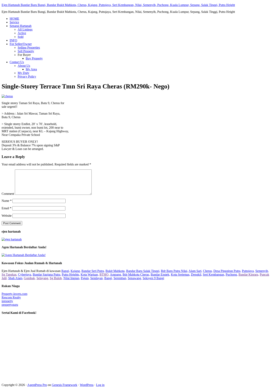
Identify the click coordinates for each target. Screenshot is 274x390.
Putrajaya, (248, 271)
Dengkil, (196, 274)
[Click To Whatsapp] (24, 255)
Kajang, (76, 271)
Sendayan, (97, 278)
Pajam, (85, 278)
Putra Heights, (71, 274)
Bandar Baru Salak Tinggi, (143, 271)
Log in (100, 385)
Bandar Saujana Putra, (47, 274)
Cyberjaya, (25, 274)
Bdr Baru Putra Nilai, (174, 271)
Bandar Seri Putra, (93, 271)
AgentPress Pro (37, 385)
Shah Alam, (15, 278)
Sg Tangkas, (9, 274)
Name (7, 200)
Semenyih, (262, 271)
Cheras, (208, 271)
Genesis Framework (64, 385)
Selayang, (43, 278)
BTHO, (104, 274)
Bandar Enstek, (160, 274)
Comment (8, 193)
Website (7, 215)
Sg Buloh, (56, 278)
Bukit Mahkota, (115, 271)
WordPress (86, 385)
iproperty (7, 301)
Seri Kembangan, (214, 274)
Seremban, (120, 278)
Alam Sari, (195, 271)
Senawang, (135, 278)
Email (6, 208)
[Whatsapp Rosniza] (12, 239)
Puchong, (232, 274)
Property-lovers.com (14, 294)
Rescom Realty (11, 297)
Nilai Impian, (71, 278)
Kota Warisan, (90, 274)
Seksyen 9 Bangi (153, 278)
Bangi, (65, 271)
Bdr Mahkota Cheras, (136, 274)
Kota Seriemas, (180, 274)
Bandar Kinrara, (248, 274)
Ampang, (116, 274)
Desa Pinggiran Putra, (227, 271)
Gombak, (30, 278)
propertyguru (10, 304)
